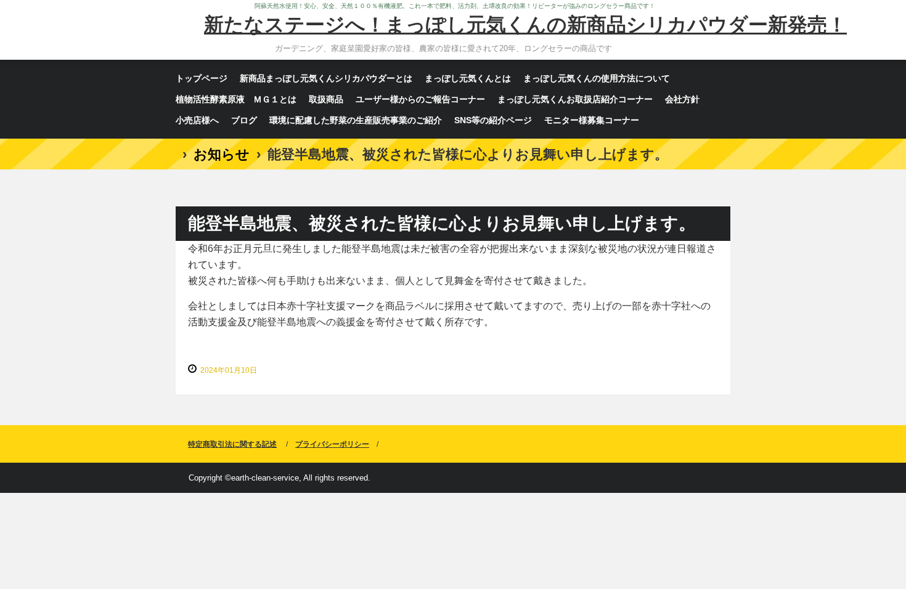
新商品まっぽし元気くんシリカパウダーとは (326, 78)
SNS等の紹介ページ (493, 120)
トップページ (201, 78)
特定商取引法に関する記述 (232, 444)
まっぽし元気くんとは (468, 78)
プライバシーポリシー (332, 444)
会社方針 (682, 99)
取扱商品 (326, 99)
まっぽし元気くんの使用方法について (596, 78)
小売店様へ (197, 120)
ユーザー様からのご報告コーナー (420, 99)
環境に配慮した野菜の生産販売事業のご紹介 (355, 120)
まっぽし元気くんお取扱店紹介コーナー (575, 99)
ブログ (244, 120)
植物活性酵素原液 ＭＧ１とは (236, 99)
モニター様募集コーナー (591, 120)
